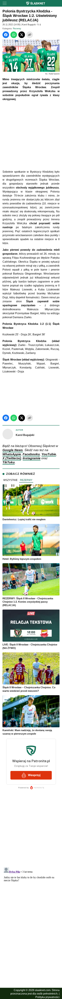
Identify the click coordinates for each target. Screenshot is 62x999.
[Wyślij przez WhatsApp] (13, 34)
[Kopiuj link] (29, 34)
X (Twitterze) (11, 458)
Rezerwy (17, 28)
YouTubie (48, 454)
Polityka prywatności (47, 997)
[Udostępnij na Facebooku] (5, 34)
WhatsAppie (11, 454)
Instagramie (32, 458)
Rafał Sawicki (54, 74)
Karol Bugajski (29, 24)
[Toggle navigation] (4, 3)
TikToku (8, 462)
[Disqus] (31, 907)
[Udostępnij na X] (21, 34)
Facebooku (31, 454)
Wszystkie (10, 480)
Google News (12, 450)
